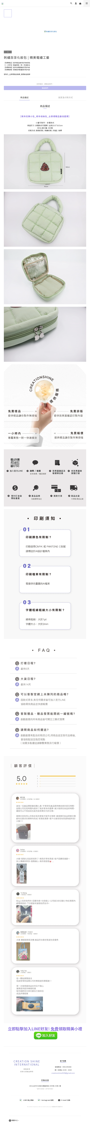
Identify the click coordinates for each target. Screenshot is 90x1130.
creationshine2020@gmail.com (63, 1073)
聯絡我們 (45, 88)
